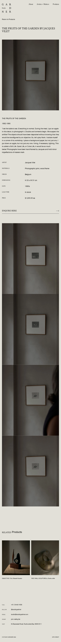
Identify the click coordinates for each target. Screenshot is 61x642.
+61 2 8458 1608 (16, 605)
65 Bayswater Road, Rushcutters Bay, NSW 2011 (26, 624)
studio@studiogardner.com (19, 614)
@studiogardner (16, 609)
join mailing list (15, 619)
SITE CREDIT (55, 637)
